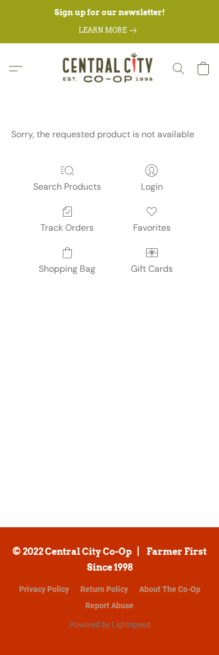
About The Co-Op (169, 589)
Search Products (67, 186)
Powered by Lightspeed (109, 624)
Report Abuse (109, 605)
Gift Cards (152, 269)
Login (152, 186)
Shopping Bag (67, 269)
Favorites (152, 228)
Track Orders (67, 228)
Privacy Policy (44, 589)
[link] (110, 30)
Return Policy (104, 589)
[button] (109, 68)
